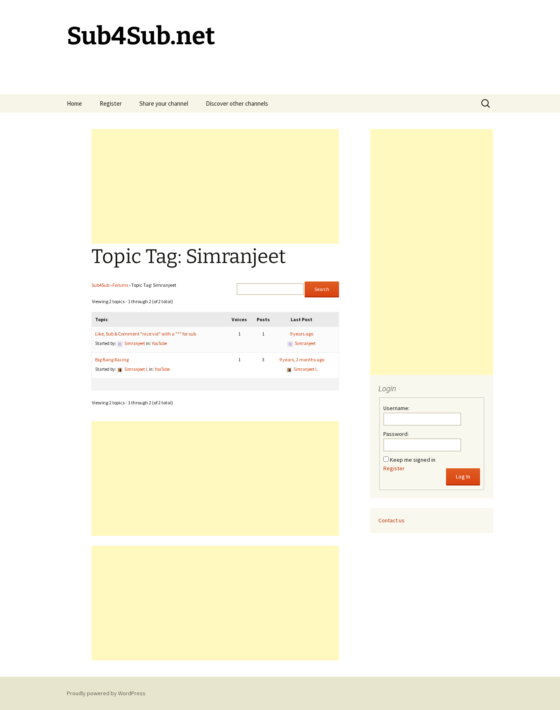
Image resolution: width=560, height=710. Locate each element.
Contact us (391, 520)
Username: (396, 408)
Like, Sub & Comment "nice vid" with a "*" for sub (145, 334)
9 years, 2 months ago (301, 359)
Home (74, 103)
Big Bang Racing (112, 359)
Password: (396, 434)
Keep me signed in (412, 459)
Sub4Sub (100, 285)
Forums (120, 285)
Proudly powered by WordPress (106, 693)
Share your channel (163, 103)
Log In (463, 476)
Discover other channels (237, 103)
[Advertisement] (215, 186)
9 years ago (301, 334)
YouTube (159, 343)
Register (111, 103)
